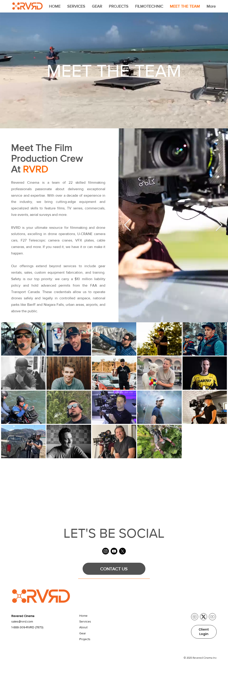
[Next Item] (219, 225)
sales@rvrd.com (22, 621)
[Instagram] (105, 551)
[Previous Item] (127, 225)
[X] (122, 551)
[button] (76, 6)
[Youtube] (114, 551)
